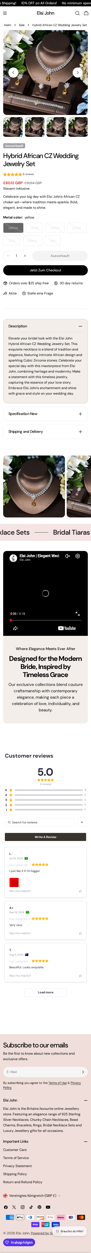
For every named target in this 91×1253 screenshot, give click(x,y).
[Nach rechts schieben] (78, 72)
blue (14, 242)
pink (37, 229)
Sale (22, 25)
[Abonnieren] (83, 1072)
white (58, 229)
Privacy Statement (17, 1166)
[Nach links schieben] (13, 72)
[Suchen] (77, 13)
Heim (7, 25)
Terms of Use (57, 1083)
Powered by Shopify (46, 1233)
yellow (15, 229)
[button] (18, 175)
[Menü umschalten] (5, 13)
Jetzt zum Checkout (45, 270)
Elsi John (45, 13)
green (80, 229)
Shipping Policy (15, 1174)
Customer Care (15, 1150)
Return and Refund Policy (22, 1182)
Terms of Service (16, 1158)
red (55, 242)
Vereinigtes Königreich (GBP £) (32, 1195)
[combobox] (82, 822)
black (35, 242)
